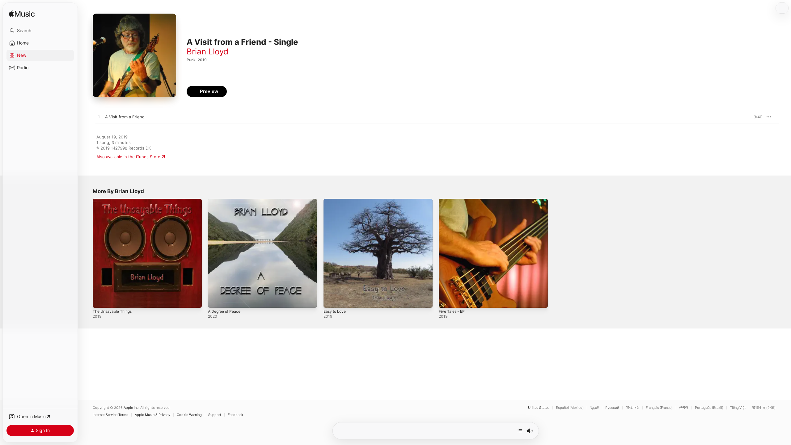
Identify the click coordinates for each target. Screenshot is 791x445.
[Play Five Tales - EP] (446, 300)
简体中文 (632, 407)
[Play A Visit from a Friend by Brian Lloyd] (99, 117)
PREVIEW (755, 117)
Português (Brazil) (709, 407)
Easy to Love (336, 201)
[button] (40, 30)
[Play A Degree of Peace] (215, 300)
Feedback (235, 415)
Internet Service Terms (110, 415)
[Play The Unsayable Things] (100, 300)
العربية (594, 407)
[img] (22, 14)
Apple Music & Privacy (152, 415)
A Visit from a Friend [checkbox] (125, 116)
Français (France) (659, 407)
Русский (612, 407)
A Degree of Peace (226, 201)
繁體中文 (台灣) (764, 407)
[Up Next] (520, 430)
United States (538, 407)
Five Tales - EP (453, 201)
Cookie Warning (189, 415)
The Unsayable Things (114, 201)
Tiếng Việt (738, 407)
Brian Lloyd (207, 51)
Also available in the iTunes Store (128, 156)
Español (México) (570, 407)
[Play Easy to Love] (331, 300)
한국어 (683, 407)
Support (214, 415)
